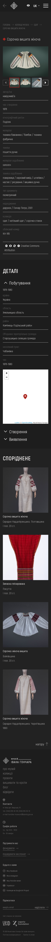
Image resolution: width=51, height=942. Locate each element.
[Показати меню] (45, 5)
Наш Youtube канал (14, 880)
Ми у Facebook (12, 871)
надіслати (40, 907)
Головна (6, 25)
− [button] (6, 377)
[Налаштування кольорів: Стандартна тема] (28, 6)
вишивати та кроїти (15, 782)
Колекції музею (22, 25)
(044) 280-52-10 (24, 811)
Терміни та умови (29, 935)
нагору (40, 744)
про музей (9, 769)
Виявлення (18, 439)
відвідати (8, 792)
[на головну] (25, 761)
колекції (8, 773)
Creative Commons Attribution (21, 248)
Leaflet (17, 422)
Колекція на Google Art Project (18, 890)
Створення (18, 431)
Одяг (36, 25)
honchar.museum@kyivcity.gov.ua (20, 814)
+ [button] (6, 373)
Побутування (19, 282)
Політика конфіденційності (12, 935)
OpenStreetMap (27, 422)
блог (5, 787)
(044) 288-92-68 (12, 811)
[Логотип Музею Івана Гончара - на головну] (14, 5)
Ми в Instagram (12, 876)
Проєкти (8, 778)
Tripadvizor (11, 885)
